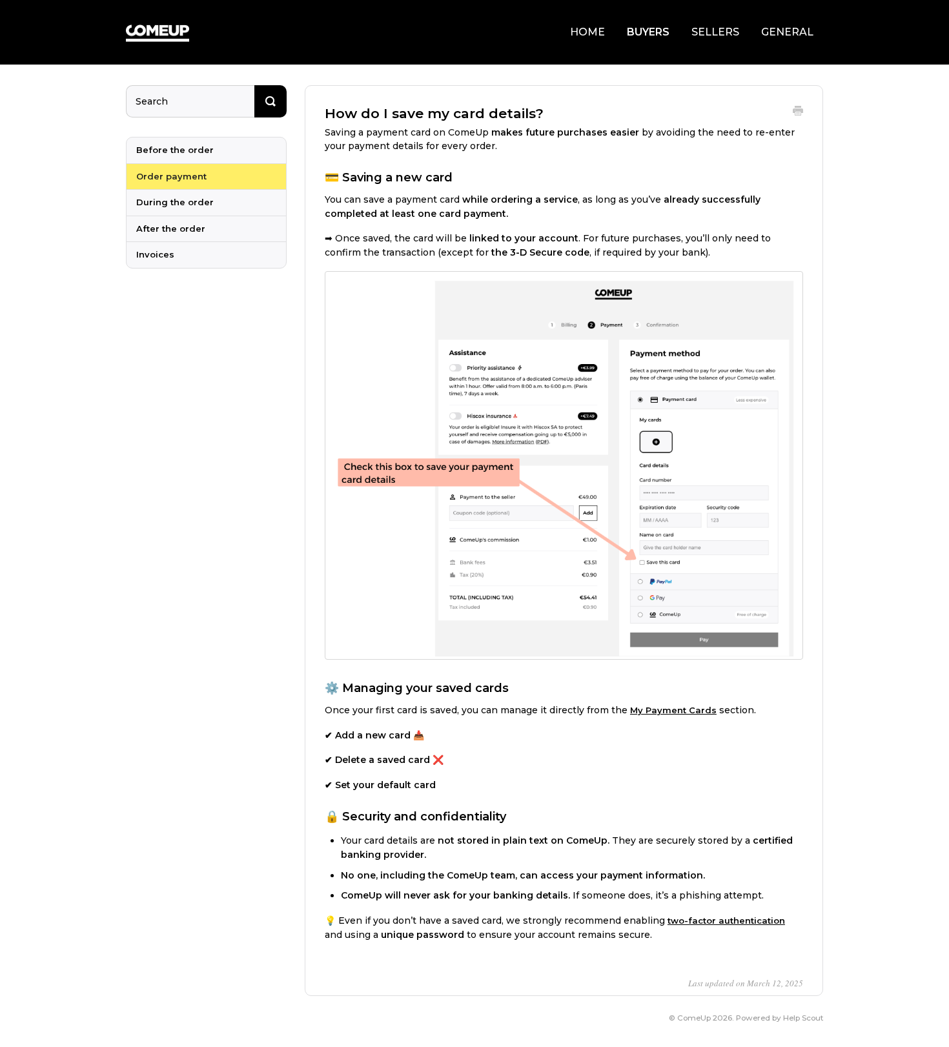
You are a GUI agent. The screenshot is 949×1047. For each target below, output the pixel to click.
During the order (175, 202)
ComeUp (694, 1017)
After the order (170, 228)
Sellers (715, 32)
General (787, 32)
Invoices (155, 254)
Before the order (175, 150)
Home (587, 32)
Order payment (171, 176)
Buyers (648, 32)
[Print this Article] (798, 112)
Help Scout (803, 1017)
